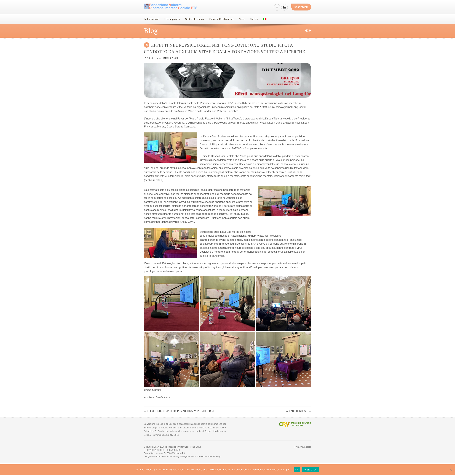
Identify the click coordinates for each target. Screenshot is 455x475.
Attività (150, 58)
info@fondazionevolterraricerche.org (161, 456)
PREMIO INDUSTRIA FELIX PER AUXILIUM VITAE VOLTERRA (179, 411)
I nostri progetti (172, 19)
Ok (297, 469)
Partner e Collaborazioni (221, 19)
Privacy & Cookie (303, 447)
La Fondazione (151, 19)
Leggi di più (310, 469)
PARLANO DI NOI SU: (298, 411)
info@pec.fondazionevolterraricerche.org (201, 456)
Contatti (254, 19)
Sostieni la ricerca (194, 19)
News (242, 19)
